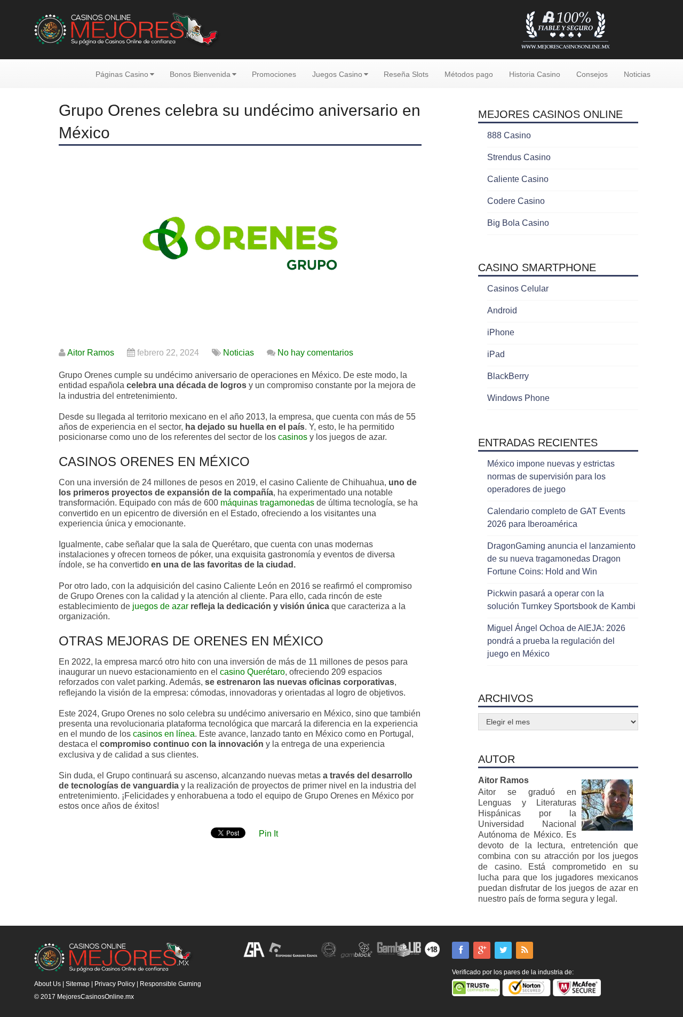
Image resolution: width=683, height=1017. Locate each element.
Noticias (637, 74)
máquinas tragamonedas (267, 502)
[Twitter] (503, 950)
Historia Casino (534, 74)
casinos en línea (164, 733)
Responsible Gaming (170, 984)
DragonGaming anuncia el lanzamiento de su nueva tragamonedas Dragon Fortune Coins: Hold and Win (561, 558)
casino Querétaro (252, 671)
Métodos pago (468, 74)
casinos (292, 437)
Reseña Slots (406, 74)
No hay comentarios (315, 352)
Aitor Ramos (90, 352)
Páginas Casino (122, 74)
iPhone (500, 332)
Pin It (268, 833)
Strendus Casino (519, 157)
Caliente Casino (518, 179)
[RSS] (524, 950)
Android (502, 310)
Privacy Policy (114, 984)
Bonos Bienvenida (200, 74)
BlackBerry (508, 376)
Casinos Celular (518, 288)
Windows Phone (518, 398)
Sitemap (78, 984)
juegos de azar (160, 606)
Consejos (592, 74)
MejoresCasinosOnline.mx (95, 996)
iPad (496, 354)
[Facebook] (460, 950)
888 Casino (509, 135)
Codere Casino (516, 201)
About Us (47, 984)
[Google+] (481, 950)
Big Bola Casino (518, 222)
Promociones (274, 74)
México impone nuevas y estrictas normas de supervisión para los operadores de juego (551, 476)
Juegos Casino (337, 74)
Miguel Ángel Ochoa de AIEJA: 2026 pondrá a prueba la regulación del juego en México (556, 641)
